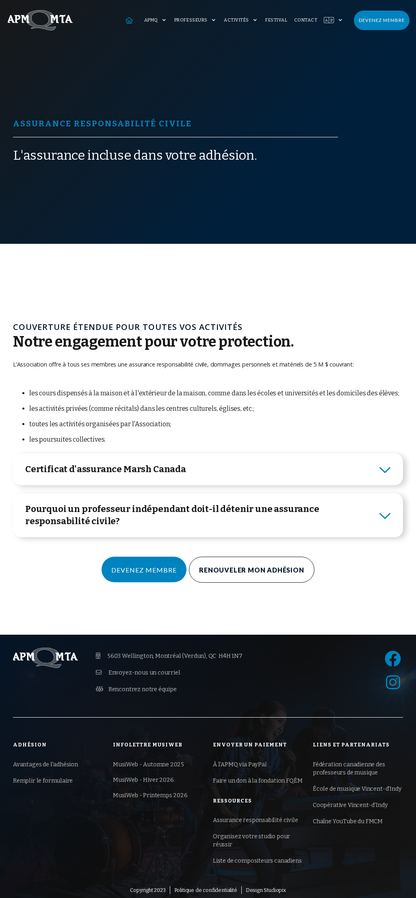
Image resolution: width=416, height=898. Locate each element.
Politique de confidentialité (205, 890)
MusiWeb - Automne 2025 (148, 764)
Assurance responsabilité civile (255, 820)
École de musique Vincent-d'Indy (357, 788)
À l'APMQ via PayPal (240, 764)
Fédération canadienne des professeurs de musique (349, 768)
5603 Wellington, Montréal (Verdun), (169, 656)
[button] (156, 20)
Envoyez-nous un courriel (138, 672)
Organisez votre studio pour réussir (251, 840)
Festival (276, 20)
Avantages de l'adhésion (45, 764)
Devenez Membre (144, 570)
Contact (306, 20)
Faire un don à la (257, 780)
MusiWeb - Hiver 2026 (143, 780)
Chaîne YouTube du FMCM (348, 821)
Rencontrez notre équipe (136, 689)
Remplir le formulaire (43, 780)
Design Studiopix (266, 890)
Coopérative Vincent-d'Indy (350, 805)
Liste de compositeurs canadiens (257, 860)
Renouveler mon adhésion (251, 570)
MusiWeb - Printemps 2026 (150, 795)
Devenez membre (382, 20)
